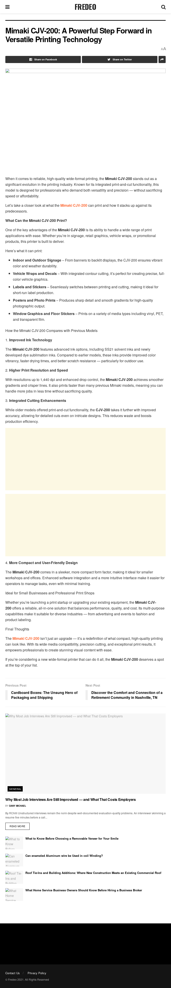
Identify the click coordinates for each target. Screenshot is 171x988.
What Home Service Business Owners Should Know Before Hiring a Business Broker (83, 890)
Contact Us (12, 973)
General (15, 789)
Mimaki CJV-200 (73, 205)
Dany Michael (17, 805)
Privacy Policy (37, 973)
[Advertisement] (85, 459)
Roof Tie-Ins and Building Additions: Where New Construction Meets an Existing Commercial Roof (93, 873)
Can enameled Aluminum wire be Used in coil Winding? (64, 855)
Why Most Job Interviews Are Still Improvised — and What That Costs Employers (70, 799)
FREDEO (85, 6)
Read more (17, 826)
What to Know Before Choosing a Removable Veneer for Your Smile (71, 838)
